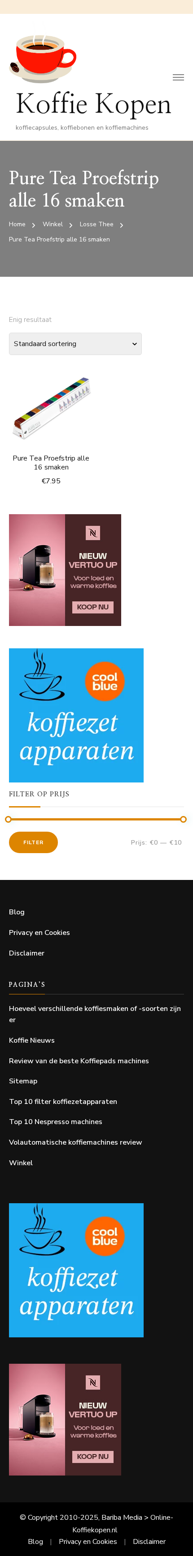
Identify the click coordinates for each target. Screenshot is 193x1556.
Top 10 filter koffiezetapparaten (63, 1102)
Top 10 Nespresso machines (55, 1122)
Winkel (21, 1163)
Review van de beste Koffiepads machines (79, 1061)
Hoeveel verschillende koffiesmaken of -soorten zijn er (95, 1014)
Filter (33, 842)
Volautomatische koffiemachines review (75, 1142)
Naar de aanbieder (51, 402)
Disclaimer (26, 953)
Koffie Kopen (94, 105)
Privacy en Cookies (39, 933)
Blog (17, 912)
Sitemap (23, 1081)
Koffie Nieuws (32, 1040)
